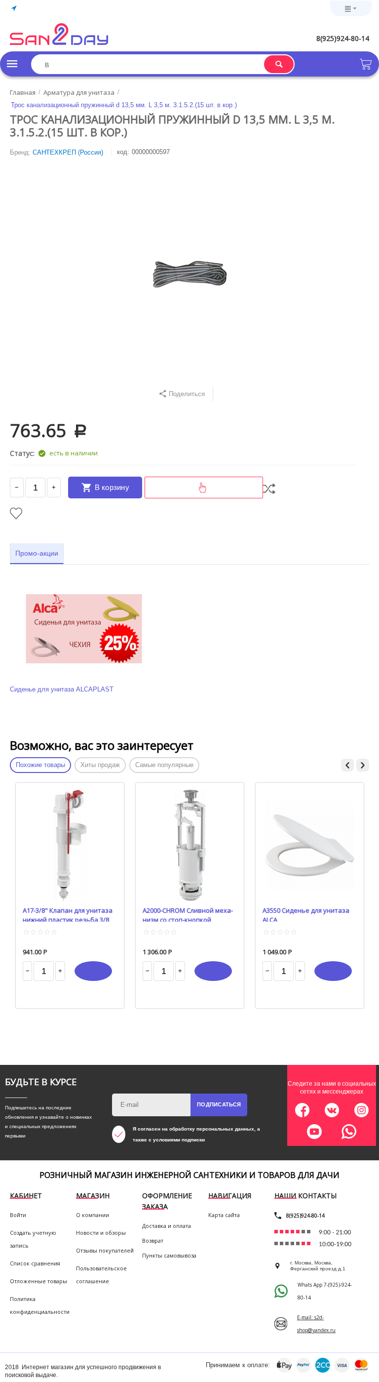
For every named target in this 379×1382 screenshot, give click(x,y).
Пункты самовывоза (169, 1255)
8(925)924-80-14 (342, 38)
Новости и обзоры (101, 1232)
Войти (18, 1215)
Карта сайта (224, 1215)
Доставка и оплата (166, 1225)
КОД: (123, 152)
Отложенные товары (38, 1281)
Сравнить (269, 489)
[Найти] (279, 64)
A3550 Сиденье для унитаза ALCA (306, 914)
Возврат (152, 1240)
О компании (92, 1215)
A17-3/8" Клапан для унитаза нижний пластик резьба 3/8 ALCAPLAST (68, 914)
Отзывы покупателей (105, 1250)
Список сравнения (35, 1263)
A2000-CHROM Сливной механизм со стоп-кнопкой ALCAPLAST (188, 914)
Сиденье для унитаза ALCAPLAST (62, 689)
